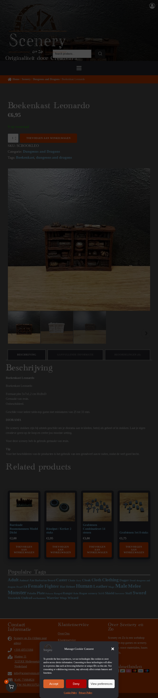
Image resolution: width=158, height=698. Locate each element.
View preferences (102, 683)
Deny (76, 683)
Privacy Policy (85, 692)
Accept (53, 683)
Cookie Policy (70, 692)
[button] (113, 649)
